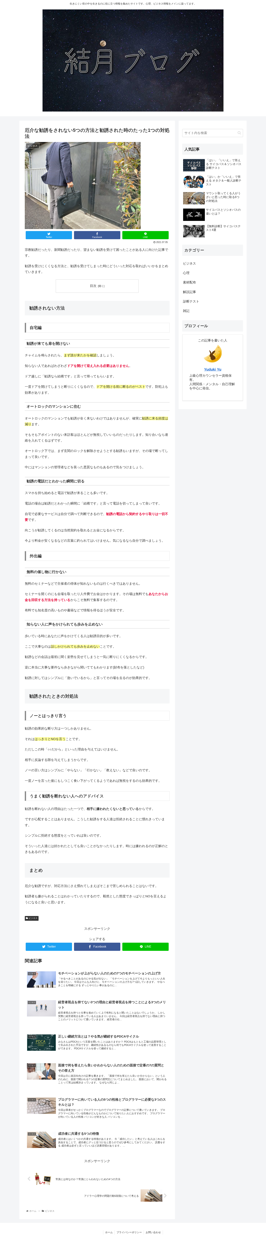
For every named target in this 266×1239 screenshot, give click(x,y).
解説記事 (189, 292)
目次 (93, 286)
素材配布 (189, 282)
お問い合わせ (153, 1232)
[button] (239, 133)
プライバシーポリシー (129, 1232)
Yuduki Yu (212, 369)
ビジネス (33, 918)
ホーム (109, 1232)
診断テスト (191, 301)
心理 (186, 273)
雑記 (186, 311)
